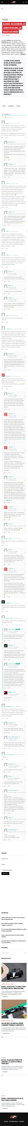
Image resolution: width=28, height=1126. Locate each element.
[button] (2, 2)
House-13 (16, 738)
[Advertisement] (14, 892)
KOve (15, 273)
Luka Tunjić (11, 629)
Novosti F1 (5, 19)
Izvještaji (3, 1020)
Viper (15, 792)
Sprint (12, 1020)
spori (15, 143)
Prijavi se (5, 873)
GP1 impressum (13, 1121)
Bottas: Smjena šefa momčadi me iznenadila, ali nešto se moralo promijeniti (11, 1061)
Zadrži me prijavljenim (7, 870)
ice (14, 213)
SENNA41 (16, 724)
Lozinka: (3, 864)
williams (18, 106)
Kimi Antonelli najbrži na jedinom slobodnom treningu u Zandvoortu (12, 1024)
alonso (4, 106)
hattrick (15, 395)
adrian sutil (16, 631)
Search (25, 953)
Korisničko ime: (4, 858)
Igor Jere (16, 551)
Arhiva (6, 1121)
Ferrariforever (17, 765)
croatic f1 (16, 355)
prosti (15, 287)
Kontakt (21, 1121)
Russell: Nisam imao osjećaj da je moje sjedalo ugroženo (12, 1099)
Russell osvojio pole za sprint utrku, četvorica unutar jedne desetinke (13, 987)
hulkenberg (11, 106)
